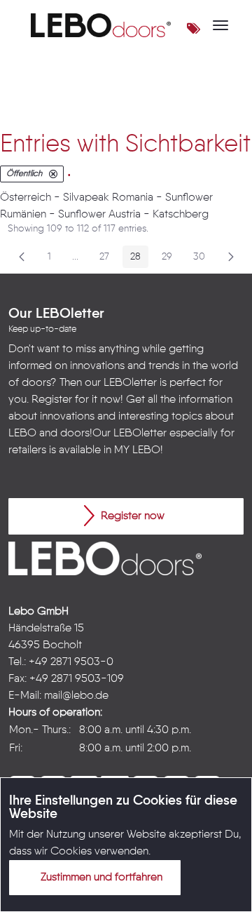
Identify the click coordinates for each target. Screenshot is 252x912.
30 (203, 259)
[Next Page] (231, 257)
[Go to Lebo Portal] (100, 25)
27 (108, 259)
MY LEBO (137, 450)
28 (139, 259)
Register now (131, 516)
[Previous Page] (21, 257)
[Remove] (53, 174)
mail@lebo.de (76, 696)
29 (171, 259)
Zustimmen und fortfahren (100, 877)
